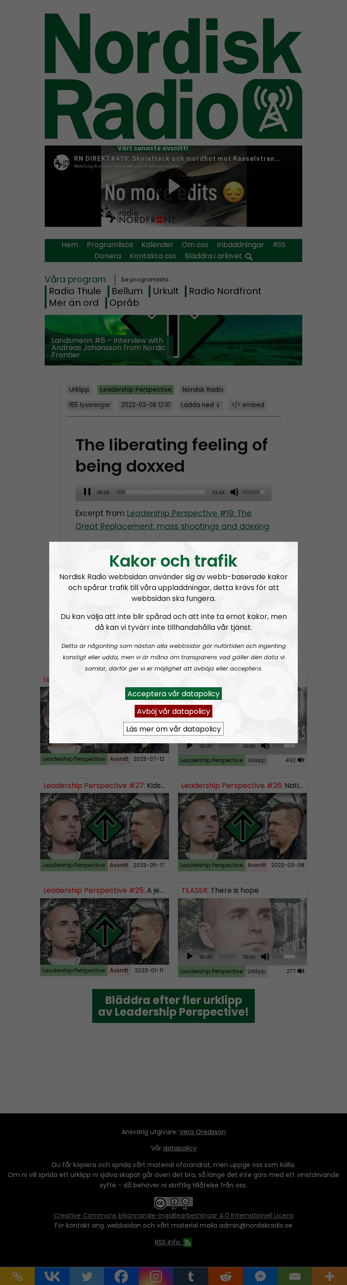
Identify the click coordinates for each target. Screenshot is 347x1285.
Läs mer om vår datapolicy (173, 728)
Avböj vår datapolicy (173, 711)
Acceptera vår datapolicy (173, 693)
